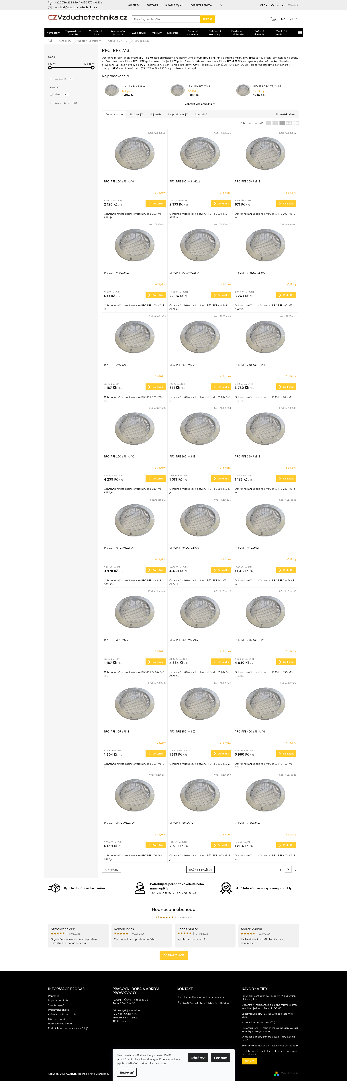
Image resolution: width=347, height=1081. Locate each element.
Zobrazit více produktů (198, 103)
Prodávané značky (59, 1009)
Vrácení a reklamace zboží (63, 1014)
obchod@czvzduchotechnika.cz (203, 997)
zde (163, 1063)
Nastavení (127, 1072)
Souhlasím (221, 1057)
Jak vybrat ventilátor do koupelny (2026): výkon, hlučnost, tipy (269, 997)
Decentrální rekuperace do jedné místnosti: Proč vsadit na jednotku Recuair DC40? (269, 1006)
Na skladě (62, 79)
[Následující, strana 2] (288, 869)
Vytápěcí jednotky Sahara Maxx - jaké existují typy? (268, 1038)
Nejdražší (155, 114)
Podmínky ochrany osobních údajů (68, 1028)
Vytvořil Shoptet (290, 1073)
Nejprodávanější (177, 114)
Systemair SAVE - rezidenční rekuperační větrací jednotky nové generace (270, 1029)
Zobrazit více (173, 955)
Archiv (249, 1061)
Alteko (61, 94)
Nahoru (113, 869)
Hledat (207, 19)
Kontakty (133, 5)
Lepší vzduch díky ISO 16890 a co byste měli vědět (267, 1015)
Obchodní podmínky (60, 1019)
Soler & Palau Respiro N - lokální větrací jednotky (270, 1045)
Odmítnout (198, 1057)
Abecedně (201, 114)
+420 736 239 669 (161, 893)
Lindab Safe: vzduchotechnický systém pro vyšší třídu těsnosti (269, 1052)
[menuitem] (53, 32)
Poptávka (152, 5)
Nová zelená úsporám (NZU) (258, 1022)
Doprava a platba (201, 5)
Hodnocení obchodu (173, 908)
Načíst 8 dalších (200, 869)
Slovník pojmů (174, 5)
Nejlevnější (136, 114)
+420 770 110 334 (185, 893)
